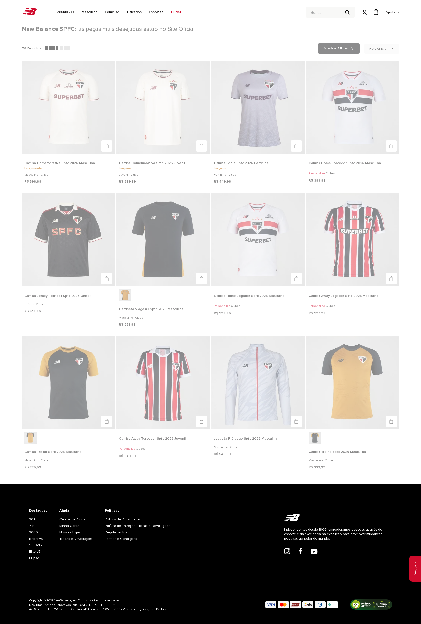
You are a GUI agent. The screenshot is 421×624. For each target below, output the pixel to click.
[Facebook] (300, 551)
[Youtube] (314, 552)
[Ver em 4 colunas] (51, 48)
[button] (106, 146)
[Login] (364, 12)
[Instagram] (287, 551)
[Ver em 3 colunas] (65, 48)
